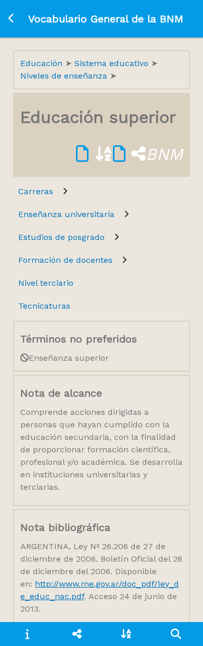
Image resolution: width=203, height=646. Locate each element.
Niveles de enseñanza (65, 76)
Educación (42, 63)
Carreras (35, 191)
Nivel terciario (45, 283)
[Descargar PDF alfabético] (94, 154)
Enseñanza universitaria (66, 214)
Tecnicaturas (44, 306)
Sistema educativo (112, 63)
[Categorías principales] (76, 634)
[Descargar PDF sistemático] (129, 154)
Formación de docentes (65, 260)
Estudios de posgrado (61, 237)
